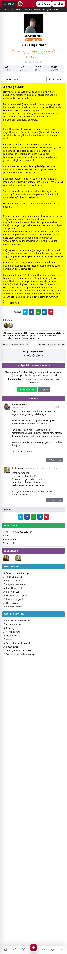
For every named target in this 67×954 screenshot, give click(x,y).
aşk (49, 203)
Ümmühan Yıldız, (20, 405)
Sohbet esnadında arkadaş (19, 654)
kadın (51, 250)
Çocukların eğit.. (14, 588)
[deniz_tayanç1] (10, 325)
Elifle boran (11, 602)
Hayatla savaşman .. (16, 584)
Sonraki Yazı (55, 79)
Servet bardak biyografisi (18, 642)
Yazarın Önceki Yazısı (16, 344)
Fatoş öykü (11, 628)
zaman (11, 113)
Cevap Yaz (55, 460)
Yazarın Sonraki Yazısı (50, 344)
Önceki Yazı (11, 79)
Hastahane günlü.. (15, 599)
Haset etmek (12, 646)
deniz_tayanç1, (26, 468)
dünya (48, 104)
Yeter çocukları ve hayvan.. (19, 650)
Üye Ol (44, 389)
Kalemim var (12, 591)
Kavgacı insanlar (14, 580)
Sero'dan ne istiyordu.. (17, 595)
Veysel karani (12, 631)
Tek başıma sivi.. (14, 576)
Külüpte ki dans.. (14, 606)
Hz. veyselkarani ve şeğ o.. (19, 620)
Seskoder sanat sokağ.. (17, 573)
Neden (9, 639)
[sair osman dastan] (6, 325)
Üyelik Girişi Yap (27, 389)
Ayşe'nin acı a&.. (14, 624)
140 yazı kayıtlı (34, 40)
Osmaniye (11, 635)
